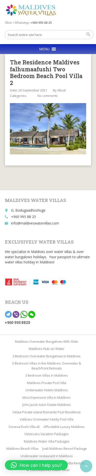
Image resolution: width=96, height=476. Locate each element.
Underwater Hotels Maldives (46, 390)
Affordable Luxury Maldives (64, 426)
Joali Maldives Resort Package (64, 448)
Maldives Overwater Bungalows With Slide (46, 341)
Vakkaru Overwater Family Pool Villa (46, 419)
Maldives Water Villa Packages (46, 441)
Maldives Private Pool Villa (46, 383)
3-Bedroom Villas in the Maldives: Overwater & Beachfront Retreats (46, 365)
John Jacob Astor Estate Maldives (46, 404)
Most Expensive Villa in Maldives (46, 397)
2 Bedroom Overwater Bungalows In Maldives (46, 356)
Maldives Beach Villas (22, 448)
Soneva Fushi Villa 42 (24, 426)
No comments (47, 95)
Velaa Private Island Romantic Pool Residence (47, 412)
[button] (44, 49)
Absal (61, 90)
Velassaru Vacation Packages (46, 434)
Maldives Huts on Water (46, 348)
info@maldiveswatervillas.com (35, 223)
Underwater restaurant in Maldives (46, 456)
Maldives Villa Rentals (68, 463)
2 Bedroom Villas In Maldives (46, 375)
